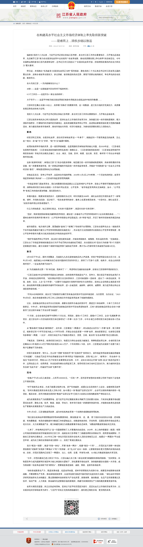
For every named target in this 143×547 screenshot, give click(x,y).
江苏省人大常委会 (53, 532)
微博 (25, 2)
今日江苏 (35, 23)
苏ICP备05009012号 (63, 542)
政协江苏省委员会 (70, 532)
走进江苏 (109, 6)
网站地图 (45, 539)
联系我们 (37, 539)
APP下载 (33, 2)
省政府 (23, 6)
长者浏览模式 (122, 2)
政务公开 (44, 6)
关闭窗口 (114, 519)
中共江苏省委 (37, 532)
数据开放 (98, 6)
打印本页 (104, 519)
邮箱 (17, 2)
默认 (89, 46)
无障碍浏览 (109, 2)
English (101, 2)
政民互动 (87, 6)
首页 (14, 6)
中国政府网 (20, 532)
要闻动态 (33, 6)
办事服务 (55, 6)
